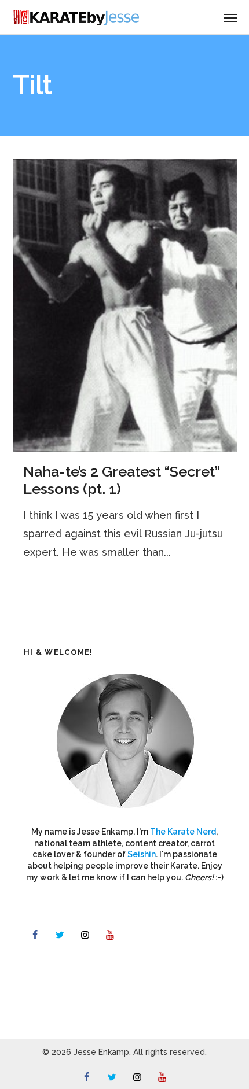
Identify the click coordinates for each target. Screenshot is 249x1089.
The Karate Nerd (183, 831)
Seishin (141, 854)
